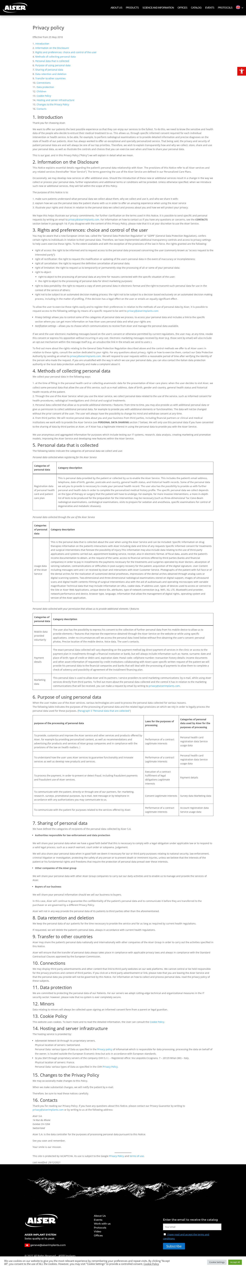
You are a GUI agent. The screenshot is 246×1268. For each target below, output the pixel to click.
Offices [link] (182, 7)
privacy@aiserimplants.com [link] (83, 219)
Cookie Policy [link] (44, 95)
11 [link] (35, 987)
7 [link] (34, 823)
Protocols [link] (225, 7)
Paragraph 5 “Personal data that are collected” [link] (104, 710)
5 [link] (34, 445)
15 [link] (35, 1075)
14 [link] (35, 1028)
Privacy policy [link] (104, 1049)
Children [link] (41, 91)
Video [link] (97, 1232)
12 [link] (35, 1004)
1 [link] (34, 117)
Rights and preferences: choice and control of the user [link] (66, 52)
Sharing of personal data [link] (49, 69)
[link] (241, 71)
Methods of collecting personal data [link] (55, 56)
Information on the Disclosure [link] (52, 48)
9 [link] (34, 936)
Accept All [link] (235, 1262)
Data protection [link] (45, 87)
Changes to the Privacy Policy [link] (53, 104)
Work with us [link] (102, 1224)
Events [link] (209, 7)
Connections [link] (44, 82)
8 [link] (34, 918)
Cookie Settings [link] (217, 1262)
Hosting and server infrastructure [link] (55, 100)
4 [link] (34, 371)
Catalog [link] (196, 7)
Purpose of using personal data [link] (52, 65)
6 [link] (34, 697)
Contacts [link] (41, 108)
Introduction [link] (42, 43)
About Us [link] (116, 7)
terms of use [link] (137, 1156)
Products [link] (132, 7)
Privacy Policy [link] (110, 1066)
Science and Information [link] (158, 7)
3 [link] (34, 230)
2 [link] (34, 162)
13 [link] (35, 1016)
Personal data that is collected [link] (52, 61)
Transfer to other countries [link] (50, 78)
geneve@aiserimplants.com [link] (48, 1245)
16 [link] (35, 1100)
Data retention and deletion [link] (50, 74)
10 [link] (35, 963)
